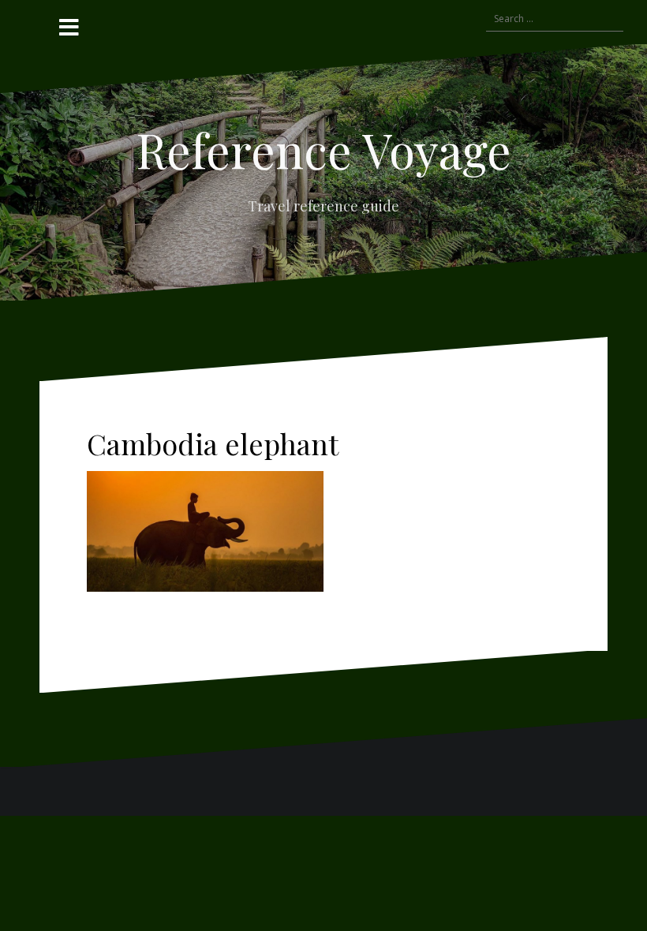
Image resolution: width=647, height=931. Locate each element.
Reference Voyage (323, 149)
